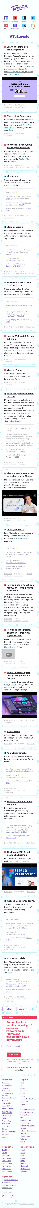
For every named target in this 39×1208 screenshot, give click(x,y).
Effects (5, 1100)
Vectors (5, 1137)
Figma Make (6, 1161)
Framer (23, 1158)
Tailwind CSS (25, 1169)
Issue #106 (8, 382)
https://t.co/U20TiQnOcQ (15, 316)
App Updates (7, 1085)
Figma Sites (6, 1166)
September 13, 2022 (13, 266)
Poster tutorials (16, 958)
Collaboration (7, 1091)
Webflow (23, 1171)
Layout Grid (6, 1115)
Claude (23, 1150)
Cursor (23, 1155)
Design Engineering (27, 1109)
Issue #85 (8, 518)
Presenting (6, 1121)
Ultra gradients (15, 529)
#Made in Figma (10, 520)
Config (22, 1096)
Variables (5, 1134)
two (10, 972)
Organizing (24, 1123)
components (13, 74)
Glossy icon (13, 176)
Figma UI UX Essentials (19, 116)
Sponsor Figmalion (9, 1185)
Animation (6, 1083)
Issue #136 (8, 105)
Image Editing (7, 1106)
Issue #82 (8, 574)
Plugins (4, 1118)
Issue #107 (8, 359)
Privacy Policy (15, 1061)
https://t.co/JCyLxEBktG (18, 832)
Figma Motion (7, 1163)
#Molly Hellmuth (19, 464)
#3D (29, 359)
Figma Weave (7, 1171)
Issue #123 (8, 216)
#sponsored (26, 203)
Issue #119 (8, 327)
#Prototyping (9, 167)
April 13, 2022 (11, 838)
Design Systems (26, 1112)
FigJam (4, 1153)
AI (21, 1085)
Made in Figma (25, 1120)
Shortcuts (6, 1126)
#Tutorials (8, 107)
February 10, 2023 (12, 457)
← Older (8, 1009)
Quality (23, 1128)
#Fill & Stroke (9, 273)
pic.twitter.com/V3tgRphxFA (16, 986)
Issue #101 (8, 462)
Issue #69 (8, 661)
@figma (8, 199)
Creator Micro (26, 1104)
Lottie (22, 1161)
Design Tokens (25, 1115)
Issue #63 (8, 788)
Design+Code (10, 685)
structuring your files (14, 72)
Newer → (23, 1009)
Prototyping (6, 1123)
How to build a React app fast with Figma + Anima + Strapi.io (20, 588)
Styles (4, 1129)
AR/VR (22, 1088)
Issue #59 (8, 997)
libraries (29, 72)
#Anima (25, 621)
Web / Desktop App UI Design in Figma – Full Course (18, 675)
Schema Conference (28, 1131)
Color (22, 1093)
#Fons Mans (9, 218)
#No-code (8, 621)
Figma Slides (6, 1169)
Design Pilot (24, 159)
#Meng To (8, 722)
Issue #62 (8, 892)
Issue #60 (8, 945)
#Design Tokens (10, 663)
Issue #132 (8, 133)
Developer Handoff (9, 1098)
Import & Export (8, 1108)
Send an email (7, 1188)
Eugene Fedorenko (27, 1204)
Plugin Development (27, 1126)
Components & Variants (7, 1094)
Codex (22, 1153)
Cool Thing (24, 1101)
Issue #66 (8, 744)
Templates (24, 1134)
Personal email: (13, 1046)
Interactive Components (7, 1112)
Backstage (24, 1091)
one (32, 970)
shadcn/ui (24, 1166)
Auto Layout (6, 1088)
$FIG (22, 1083)
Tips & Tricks (25, 1136)
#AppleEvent (27, 769)
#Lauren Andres (19, 107)
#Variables (20, 167)
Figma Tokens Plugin (13, 647)
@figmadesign (11, 984)
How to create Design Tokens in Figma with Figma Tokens (19, 633)
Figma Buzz (6, 1155)
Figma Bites (13, 731)
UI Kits (22, 1142)
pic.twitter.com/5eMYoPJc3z (16, 260)
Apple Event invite (17, 753)
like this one (19, 538)
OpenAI (23, 1163)
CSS (22, 1107)
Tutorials (23, 1139)
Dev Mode (6, 1150)
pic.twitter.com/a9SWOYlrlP (16, 934)
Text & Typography (9, 1131)
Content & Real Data (28, 1099)
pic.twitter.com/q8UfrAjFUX (15, 451)
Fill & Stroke (6, 1103)
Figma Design (7, 1158)
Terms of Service (27, 1061)
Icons (22, 1118)
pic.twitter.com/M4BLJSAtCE (16, 205)
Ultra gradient (15, 227)
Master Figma (14, 370)
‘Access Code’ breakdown (21, 901)
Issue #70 (8, 619)
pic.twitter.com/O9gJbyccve (16, 777)
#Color (29, 574)
